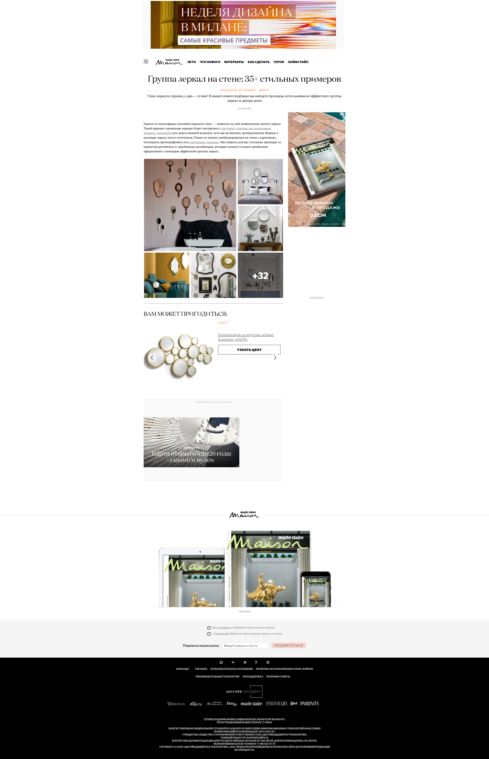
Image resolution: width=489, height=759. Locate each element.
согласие (223, 627)
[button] (260, 275)
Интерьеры (234, 62)
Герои (279, 62)
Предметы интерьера (238, 90)
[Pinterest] (268, 662)
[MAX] (221, 662)
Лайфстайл (298, 62)
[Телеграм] (244, 662)
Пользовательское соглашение (231, 669)
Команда (182, 669)
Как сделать (259, 62)
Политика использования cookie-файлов (284, 669)
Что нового (210, 62)
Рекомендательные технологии (217, 676)
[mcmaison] (169, 62)
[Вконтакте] (233, 662)
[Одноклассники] (256, 662)
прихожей (164, 133)
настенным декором (204, 142)
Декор (264, 90)
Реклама (201, 669)
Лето (191, 62)
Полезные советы (278, 676)
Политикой (221, 633)
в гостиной (227, 128)
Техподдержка (252, 676)
